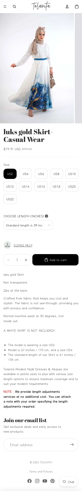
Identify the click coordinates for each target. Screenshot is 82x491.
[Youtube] (44, 481)
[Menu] (5, 7)
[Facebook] (29, 481)
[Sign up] (72, 444)
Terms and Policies (41, 471)
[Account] (67, 6)
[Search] (14, 6)
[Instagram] (37, 481)
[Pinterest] (52, 481)
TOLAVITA (46, 462)
